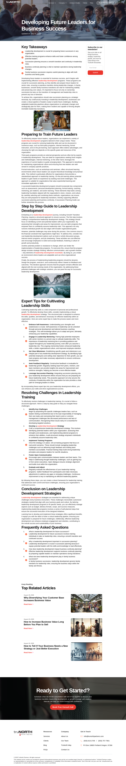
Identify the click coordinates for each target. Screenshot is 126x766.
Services (46, 736)
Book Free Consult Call (62, 707)
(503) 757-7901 (104, 741)
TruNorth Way (66, 745)
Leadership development (31, 497)
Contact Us (65, 749)
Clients (46, 741)
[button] (52, 3)
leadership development (47, 81)
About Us (64, 736)
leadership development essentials (49, 253)
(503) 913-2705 (89, 741)
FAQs (45, 749)
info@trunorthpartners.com (94, 736)
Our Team (64, 741)
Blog (45, 745)
